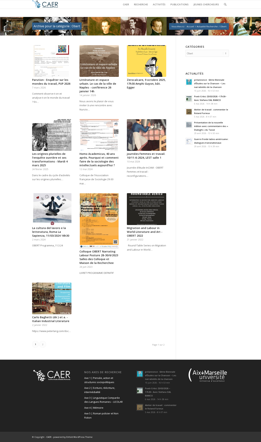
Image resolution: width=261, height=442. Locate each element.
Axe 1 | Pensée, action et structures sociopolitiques (99, 380)
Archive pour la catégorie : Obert (57, 26)
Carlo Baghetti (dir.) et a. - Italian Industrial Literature (50, 319)
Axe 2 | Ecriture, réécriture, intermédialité (99, 390)
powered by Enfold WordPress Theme (72, 437)
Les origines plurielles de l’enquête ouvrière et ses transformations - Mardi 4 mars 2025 (50, 159)
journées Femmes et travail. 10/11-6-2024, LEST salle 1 (146, 155)
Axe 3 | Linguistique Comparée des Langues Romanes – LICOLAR (103, 399)
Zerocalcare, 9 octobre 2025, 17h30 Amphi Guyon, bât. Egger (146, 83)
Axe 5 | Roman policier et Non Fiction (101, 415)
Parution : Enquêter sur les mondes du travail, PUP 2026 (51, 81)
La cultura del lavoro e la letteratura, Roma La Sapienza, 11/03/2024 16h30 (50, 231)
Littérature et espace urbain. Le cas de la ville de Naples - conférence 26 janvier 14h (97, 85)
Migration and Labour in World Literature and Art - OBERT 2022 (144, 231)
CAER (48, 437)
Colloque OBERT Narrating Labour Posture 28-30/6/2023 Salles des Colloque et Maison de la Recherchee (98, 257)
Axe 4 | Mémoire (93, 407)
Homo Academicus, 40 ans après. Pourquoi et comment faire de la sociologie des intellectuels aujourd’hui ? (99, 159)
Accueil (190, 26)
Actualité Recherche (207, 26)
